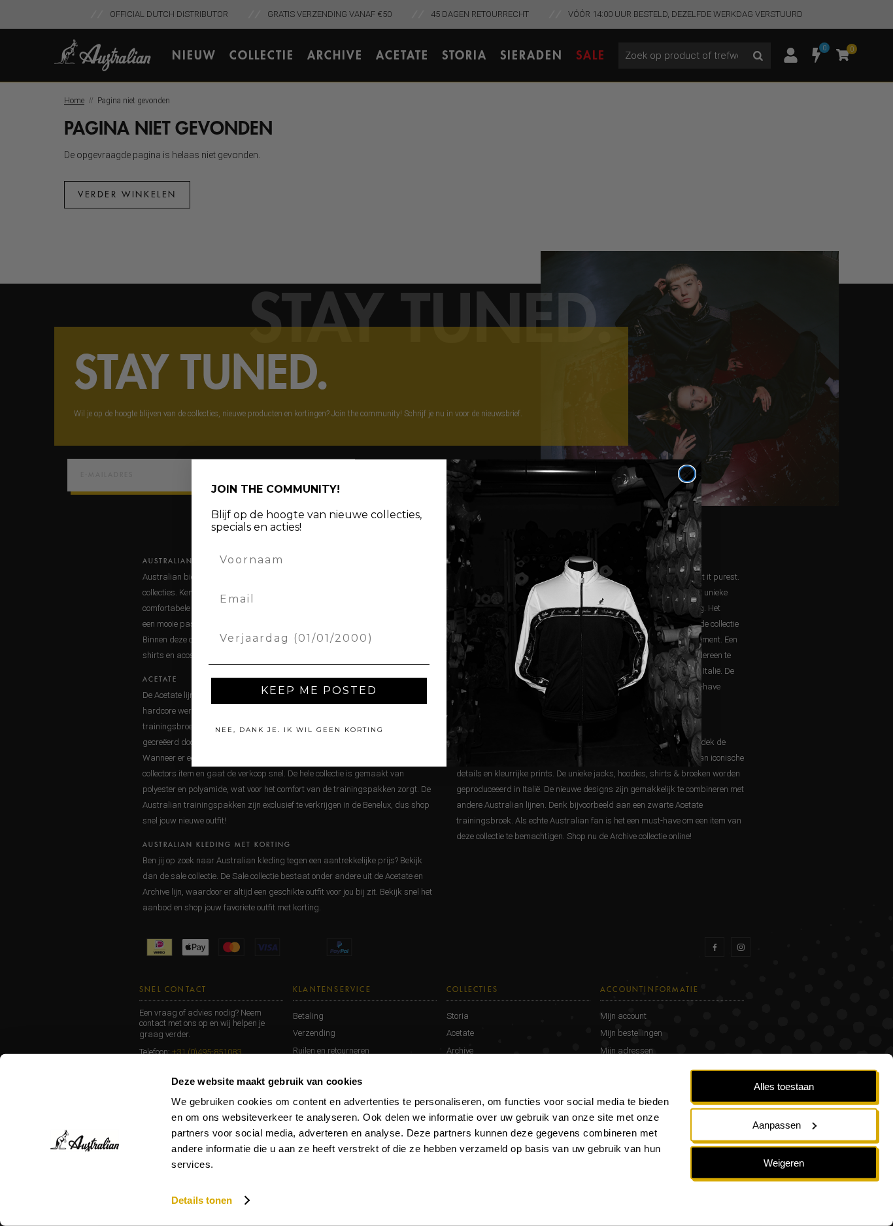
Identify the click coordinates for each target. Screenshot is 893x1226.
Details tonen (201, 1200)
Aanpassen (776, 1124)
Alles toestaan (784, 1086)
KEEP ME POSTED (319, 690)
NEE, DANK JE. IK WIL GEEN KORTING (299, 729)
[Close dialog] (687, 474)
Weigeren (784, 1162)
